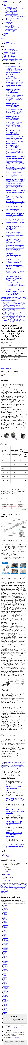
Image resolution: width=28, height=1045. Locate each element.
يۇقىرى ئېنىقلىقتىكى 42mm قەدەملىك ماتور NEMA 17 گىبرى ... (13, 788)
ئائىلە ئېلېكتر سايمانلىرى (11, 29)
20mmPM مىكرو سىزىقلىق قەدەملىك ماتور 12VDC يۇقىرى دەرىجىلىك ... (15, 266)
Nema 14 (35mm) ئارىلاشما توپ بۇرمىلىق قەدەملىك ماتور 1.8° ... (15, 191)
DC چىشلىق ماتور (10, 12)
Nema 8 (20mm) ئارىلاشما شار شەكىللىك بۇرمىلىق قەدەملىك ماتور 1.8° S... (15, 215)
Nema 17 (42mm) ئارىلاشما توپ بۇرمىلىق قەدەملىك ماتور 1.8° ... (15, 180)
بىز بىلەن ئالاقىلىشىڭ (8, 34)
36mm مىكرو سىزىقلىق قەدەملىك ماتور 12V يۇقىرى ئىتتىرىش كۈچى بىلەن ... (14, 240)
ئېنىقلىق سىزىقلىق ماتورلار (7, 888)
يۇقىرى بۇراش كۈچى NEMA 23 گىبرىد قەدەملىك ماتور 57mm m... (15, 846)
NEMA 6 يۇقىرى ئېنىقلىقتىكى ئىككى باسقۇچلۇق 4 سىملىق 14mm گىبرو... (14, 834)
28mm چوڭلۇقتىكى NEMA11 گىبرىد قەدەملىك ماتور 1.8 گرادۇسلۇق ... (14, 823)
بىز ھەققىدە (6, 19)
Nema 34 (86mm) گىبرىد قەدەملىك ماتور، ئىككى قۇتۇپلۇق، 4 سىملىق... (13, 76)
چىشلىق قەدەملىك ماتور (12, 11)
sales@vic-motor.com (8, 871)
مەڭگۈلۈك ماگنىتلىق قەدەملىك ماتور (14, 8)
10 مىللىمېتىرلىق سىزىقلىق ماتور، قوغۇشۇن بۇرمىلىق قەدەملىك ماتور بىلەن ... (13, 227)
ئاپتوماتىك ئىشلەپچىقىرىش (12, 31)
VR (4, 35)
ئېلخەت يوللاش (4, 891)
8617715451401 (7, 874)
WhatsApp (3, 892)
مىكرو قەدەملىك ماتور (11, 7)
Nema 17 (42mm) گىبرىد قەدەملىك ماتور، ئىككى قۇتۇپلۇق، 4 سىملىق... (13, 105)
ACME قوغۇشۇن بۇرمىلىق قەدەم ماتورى (16, 16)
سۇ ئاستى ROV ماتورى (11, 15)
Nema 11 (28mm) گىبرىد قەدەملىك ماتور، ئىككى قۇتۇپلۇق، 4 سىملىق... (13, 132)
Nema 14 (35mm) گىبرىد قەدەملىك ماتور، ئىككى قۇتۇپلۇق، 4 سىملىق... (13, 118)
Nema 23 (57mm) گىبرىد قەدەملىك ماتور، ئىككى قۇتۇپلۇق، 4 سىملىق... (13, 90)
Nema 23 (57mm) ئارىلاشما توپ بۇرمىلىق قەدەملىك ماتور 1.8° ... (15, 168)
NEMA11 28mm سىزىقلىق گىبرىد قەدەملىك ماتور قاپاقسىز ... (15, 799)
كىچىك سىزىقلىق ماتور (11, 887)
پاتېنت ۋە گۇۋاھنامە (10, 20)
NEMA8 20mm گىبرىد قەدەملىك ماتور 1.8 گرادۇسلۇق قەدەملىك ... (15, 811)
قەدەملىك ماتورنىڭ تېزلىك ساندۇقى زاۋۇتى (14, 885)
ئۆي (4, 4)
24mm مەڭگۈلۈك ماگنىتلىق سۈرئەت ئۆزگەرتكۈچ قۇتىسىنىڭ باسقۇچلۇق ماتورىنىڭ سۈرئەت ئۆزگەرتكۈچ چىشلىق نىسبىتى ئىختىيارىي (13, 766)
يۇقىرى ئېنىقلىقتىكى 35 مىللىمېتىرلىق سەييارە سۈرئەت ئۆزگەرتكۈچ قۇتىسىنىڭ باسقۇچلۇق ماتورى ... (15, 292)
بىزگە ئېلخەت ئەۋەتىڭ (6, 368)
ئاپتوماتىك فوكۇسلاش (11, 26)
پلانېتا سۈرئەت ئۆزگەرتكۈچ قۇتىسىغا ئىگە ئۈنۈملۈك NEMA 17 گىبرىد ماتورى (15, 278)
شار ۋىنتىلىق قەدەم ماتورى (12, 18)
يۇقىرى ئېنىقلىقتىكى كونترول (13, 27)
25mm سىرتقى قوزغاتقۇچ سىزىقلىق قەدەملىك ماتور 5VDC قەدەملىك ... (13, 255)
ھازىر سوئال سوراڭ (5, 880)
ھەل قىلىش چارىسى (8, 23)
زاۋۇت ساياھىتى (10, 22)
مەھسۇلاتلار (6, 5)
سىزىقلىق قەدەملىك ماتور (12, 9)
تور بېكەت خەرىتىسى (5, 884)
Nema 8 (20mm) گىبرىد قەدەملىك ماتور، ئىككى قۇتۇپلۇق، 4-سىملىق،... (12, 145)
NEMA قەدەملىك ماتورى (12, 14)
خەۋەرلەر (5, 33)
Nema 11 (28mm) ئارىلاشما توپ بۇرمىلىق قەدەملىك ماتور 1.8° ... (15, 202)
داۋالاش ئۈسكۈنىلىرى (11, 30)
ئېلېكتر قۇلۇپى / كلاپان (11, 25)
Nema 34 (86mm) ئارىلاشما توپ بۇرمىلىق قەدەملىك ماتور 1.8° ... (15, 157)
